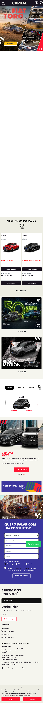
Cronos (21, 578)
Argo (22, 610)
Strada (21, 568)
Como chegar (10, 453)
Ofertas (7, 552)
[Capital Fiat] (19, 3)
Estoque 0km (9, 632)
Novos (7, 557)
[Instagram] (19, 672)
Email (30, 398)
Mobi (21, 604)
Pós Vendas (9, 642)
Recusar (32, 699)
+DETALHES (21, 166)
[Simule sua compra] (24, 672)
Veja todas (21, 125)
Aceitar (11, 699)
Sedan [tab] (31, 222)
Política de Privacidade (22, 402)
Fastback (21, 589)
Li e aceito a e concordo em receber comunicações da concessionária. (21, 403)
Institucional (9, 648)
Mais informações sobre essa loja (14, 502)
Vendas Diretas (10, 615)
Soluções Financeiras (12, 626)
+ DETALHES (21, 304)
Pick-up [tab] (21, 222)
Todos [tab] (9, 222)
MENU (3, 4)
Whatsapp (10, 398)
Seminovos (8, 637)
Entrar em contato (21, 410)
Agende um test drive (12, 653)
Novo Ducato (21, 599)
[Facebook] (14, 672)
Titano (21, 563)
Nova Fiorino (21, 594)
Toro (22, 573)
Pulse (22, 584)
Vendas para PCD (11, 621)
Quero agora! (11, 117)
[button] (3, 28)
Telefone (20, 398)
